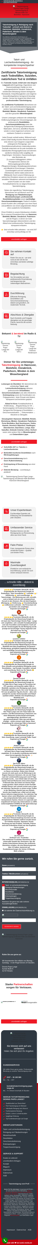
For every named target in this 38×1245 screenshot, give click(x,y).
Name (8, 865)
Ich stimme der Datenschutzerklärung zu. (19, 910)
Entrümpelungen (11, 896)
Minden (13, 111)
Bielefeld (6, 111)
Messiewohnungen (12, 197)
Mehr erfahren (19, 851)
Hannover (30, 109)
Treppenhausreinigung (12, 898)
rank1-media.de (26, 1243)
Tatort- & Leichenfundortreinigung (16, 885)
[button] (2, 11)
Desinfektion (24, 122)
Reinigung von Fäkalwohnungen (19, 195)
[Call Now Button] (5, 1240)
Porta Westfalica (27, 1192)
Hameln (20, 1192)
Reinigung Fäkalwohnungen (14, 887)
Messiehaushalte (11, 889)
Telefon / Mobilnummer (15, 874)
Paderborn (31, 111)
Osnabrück (21, 111)
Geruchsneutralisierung (15, 124)
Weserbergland (26, 113)
